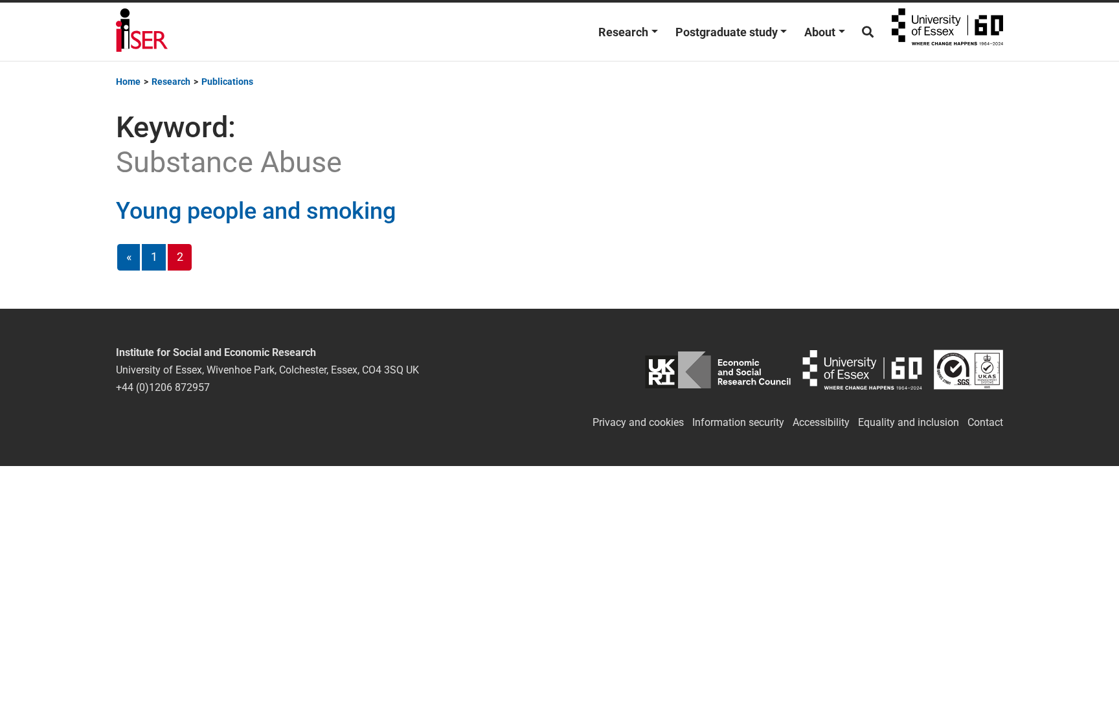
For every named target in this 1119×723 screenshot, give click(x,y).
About (819, 32)
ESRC (718, 370)
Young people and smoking (256, 211)
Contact (985, 422)
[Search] (868, 32)
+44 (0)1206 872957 (163, 387)
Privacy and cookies (638, 422)
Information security (738, 422)
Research (623, 32)
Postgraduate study (726, 32)
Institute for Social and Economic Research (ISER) (142, 31)
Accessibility (821, 422)
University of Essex (947, 31)
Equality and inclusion (908, 422)
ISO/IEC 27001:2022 (968, 370)
